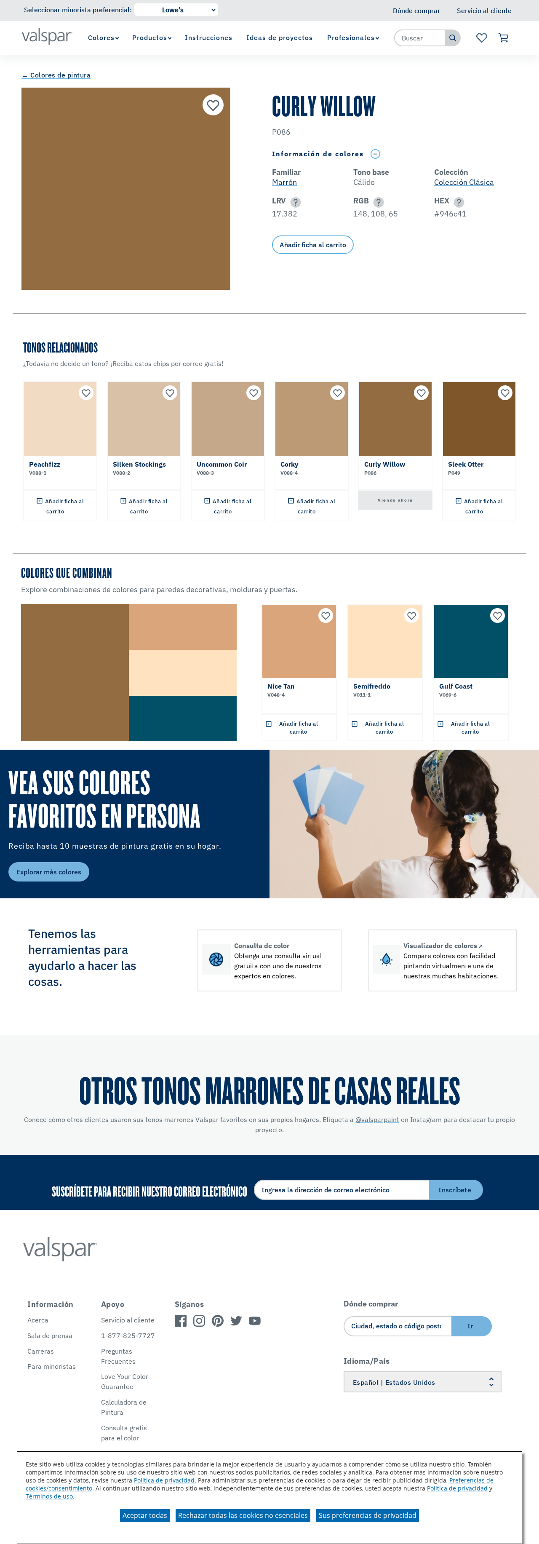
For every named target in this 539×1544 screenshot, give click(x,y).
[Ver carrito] (504, 38)
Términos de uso (49, 1496)
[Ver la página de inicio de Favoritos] (481, 38)
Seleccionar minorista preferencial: (78, 9)
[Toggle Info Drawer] (375, 154)
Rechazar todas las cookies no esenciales (243, 1515)
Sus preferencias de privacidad (367, 1515)
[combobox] (420, 37)
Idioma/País (367, 1361)
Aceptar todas (145, 1515)
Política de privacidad (164, 1480)
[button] (294, 202)
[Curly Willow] (213, 104)
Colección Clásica (464, 182)
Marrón (284, 182)
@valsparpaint (377, 1119)
